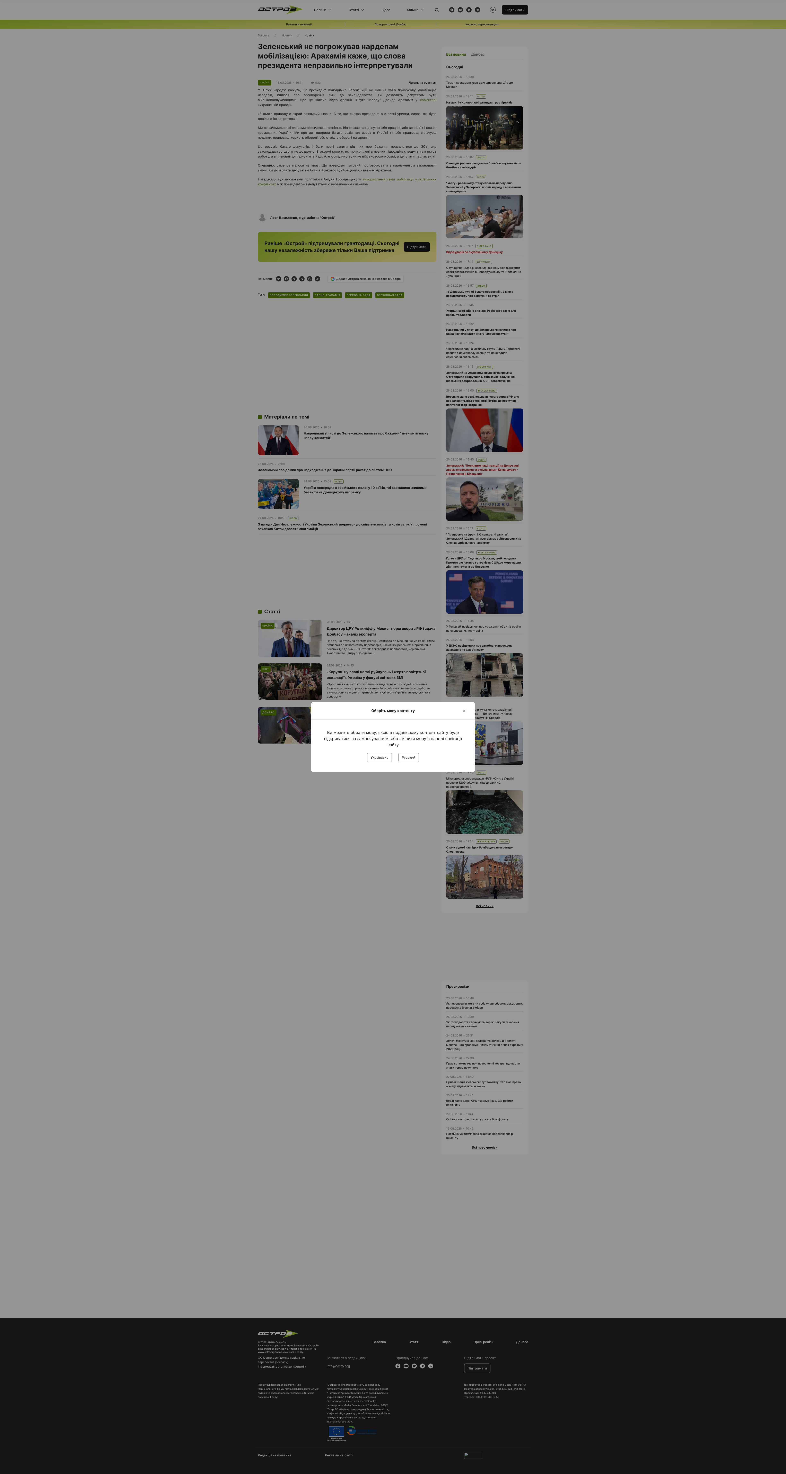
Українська (379, 757)
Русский (408, 757)
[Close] (464, 710)
